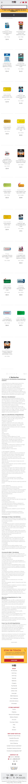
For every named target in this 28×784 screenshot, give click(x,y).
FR (16, 761)
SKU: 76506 (20, 69)
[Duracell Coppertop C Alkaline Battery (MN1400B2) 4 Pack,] (7, 345)
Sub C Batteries (14, 698)
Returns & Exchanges (14, 714)
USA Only (14, 675)
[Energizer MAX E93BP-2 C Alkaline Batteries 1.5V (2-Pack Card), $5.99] (7, 153)
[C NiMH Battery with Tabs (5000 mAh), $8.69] (7, 281)
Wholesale (14, 703)
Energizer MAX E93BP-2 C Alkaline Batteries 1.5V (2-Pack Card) (7, 161)
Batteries (14, 680)
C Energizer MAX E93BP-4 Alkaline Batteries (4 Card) (20, 257)
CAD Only (14, 673)
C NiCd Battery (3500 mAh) (7, 224)
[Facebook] (15, 764)
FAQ (14, 724)
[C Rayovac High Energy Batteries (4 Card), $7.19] (21, 217)
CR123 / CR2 (14, 690)
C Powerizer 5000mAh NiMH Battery (21, 289)
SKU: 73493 (20, 100)
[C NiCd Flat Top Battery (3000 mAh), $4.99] (7, 89)
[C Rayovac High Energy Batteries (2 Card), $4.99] (21, 89)
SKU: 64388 (21, 195)
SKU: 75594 (20, 164)
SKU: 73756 (20, 228)
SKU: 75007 (21, 323)
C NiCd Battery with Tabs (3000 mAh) (21, 192)
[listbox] (10, 18)
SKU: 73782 (7, 195)
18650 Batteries (14, 695)
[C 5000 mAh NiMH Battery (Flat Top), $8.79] (21, 313)
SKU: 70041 (21, 132)
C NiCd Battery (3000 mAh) (7, 128)
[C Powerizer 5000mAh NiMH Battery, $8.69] (21, 281)
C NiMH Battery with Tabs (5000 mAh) (7, 289)
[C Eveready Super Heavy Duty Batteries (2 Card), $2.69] (21, 25)
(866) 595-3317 (16, 759)
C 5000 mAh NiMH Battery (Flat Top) (21, 320)
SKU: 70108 (7, 37)
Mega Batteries (13, 781)
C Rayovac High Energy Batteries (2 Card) (21, 97)
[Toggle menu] (2, 2)
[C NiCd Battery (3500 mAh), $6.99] (7, 217)
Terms (15, 782)
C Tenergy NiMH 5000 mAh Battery (7, 320)
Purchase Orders (14, 722)
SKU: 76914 (7, 356)
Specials (14, 678)
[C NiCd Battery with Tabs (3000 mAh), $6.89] (21, 185)
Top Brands (14, 685)
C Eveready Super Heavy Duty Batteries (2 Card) (20, 33)
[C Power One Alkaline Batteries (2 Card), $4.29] (21, 57)
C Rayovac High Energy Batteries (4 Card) (21, 225)
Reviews (14, 729)
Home (14, 709)
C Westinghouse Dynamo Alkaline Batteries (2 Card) (7, 65)
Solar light (14, 693)
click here (17, 756)
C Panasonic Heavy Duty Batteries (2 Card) (7, 33)
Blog (14, 727)
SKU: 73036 (7, 323)
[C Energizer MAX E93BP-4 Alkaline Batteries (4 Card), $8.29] (21, 249)
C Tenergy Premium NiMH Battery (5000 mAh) (7, 257)
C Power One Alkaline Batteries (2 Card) (21, 65)
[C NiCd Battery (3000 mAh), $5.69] (7, 121)
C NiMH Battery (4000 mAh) (7, 192)
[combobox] (14, 7)
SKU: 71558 (20, 37)
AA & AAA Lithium (14, 701)
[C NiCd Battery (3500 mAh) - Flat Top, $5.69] (21, 121)
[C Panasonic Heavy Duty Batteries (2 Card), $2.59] (7, 25)
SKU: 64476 (7, 227)
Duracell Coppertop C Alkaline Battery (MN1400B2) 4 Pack (7, 353)
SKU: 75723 (20, 292)
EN (14, 761)
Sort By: (3, 18)
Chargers (14, 683)
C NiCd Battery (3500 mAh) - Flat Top (20, 129)
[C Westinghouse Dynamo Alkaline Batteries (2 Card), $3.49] (7, 57)
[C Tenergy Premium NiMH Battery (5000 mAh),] (7, 249)
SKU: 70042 (7, 99)
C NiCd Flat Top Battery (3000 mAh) (7, 96)
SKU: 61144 (7, 131)
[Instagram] (13, 764)
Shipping (14, 712)
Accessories (14, 670)
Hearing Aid (14, 688)
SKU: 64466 (7, 292)
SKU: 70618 (20, 260)
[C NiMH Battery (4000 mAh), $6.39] (7, 185)
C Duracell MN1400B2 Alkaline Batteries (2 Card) (21, 161)
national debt (14, 642)
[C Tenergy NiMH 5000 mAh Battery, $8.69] (7, 313)
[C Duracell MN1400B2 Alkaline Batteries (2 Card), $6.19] (21, 153)
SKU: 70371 (7, 166)
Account (14, 719)
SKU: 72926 (7, 260)
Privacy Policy (10, 782)
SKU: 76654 (7, 69)
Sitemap (19, 782)
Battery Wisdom (14, 717)
